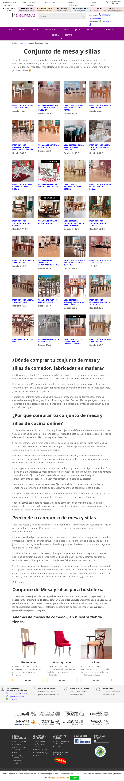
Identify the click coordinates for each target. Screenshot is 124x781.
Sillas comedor (28, 662)
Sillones (23, 29)
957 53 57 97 (13, 693)
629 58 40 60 (23, 693)
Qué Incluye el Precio (40, 745)
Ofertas (68, 35)
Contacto (17, 744)
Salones (65, 29)
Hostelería (109, 29)
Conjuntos (50, 29)
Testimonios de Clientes (20, 748)
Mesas (36, 29)
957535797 (106, 15)
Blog (16, 752)
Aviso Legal (17, 771)
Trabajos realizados (18, 762)
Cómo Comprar (41, 741)
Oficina (55, 35)
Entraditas (92, 29)
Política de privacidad (18, 756)
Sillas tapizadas (62, 662)
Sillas (10, 29)
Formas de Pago (41, 749)
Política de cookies (53, 771)
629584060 (96, 18)
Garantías (38, 755)
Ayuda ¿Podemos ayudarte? (62, 742)
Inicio (22, 43)
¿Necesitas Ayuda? (116, 2)
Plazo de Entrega (41, 752)
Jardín (78, 29)
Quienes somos (20, 741)
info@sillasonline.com (16, 696)
